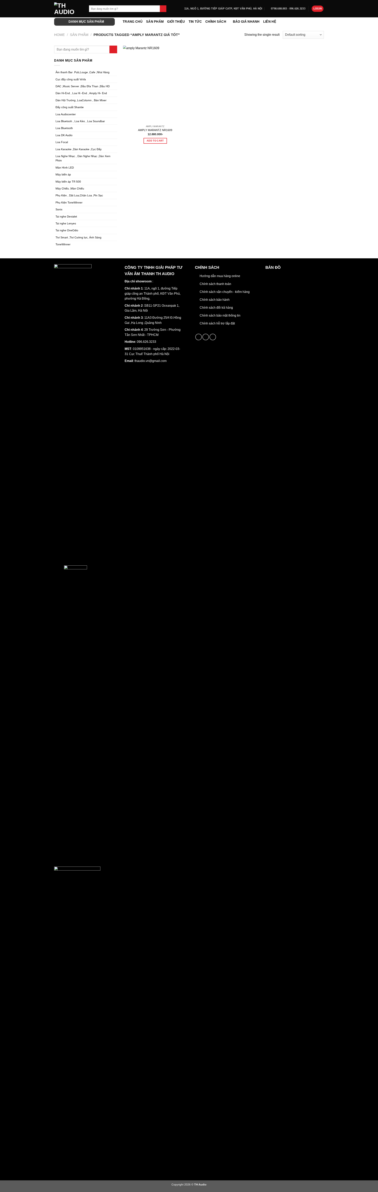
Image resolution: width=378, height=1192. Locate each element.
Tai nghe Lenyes (66, 223)
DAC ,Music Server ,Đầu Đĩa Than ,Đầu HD (83, 86)
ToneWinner (63, 244)
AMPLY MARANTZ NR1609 (155, 130)
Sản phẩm (155, 21)
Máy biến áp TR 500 (68, 181)
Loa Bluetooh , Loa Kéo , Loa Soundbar (80, 121)
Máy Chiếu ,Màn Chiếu (70, 188)
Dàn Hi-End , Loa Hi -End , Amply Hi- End (81, 93)
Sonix (59, 209)
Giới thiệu (176, 21)
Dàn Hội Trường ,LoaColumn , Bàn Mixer (81, 100)
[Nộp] (163, 8)
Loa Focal (62, 142)
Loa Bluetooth (64, 128)
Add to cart (155, 141)
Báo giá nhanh (246, 21)
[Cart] (322, 21)
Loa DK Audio (64, 135)
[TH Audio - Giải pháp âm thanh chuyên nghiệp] (68, 8)
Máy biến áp (63, 174)
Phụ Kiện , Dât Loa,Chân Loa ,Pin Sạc (79, 195)
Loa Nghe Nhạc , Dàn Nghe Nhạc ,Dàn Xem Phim (83, 158)
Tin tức (195, 21)
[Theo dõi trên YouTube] (212, 337)
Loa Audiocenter (66, 114)
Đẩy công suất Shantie (70, 107)
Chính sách (215, 21)
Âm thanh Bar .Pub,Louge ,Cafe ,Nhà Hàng (82, 72)
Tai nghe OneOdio (67, 230)
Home (59, 35)
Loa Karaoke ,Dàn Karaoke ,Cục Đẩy (79, 149)
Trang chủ (133, 21)
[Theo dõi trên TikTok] (205, 337)
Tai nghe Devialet (66, 216)
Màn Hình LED (65, 167)
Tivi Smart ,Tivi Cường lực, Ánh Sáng (78, 237)
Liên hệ (269, 21)
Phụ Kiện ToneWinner (69, 202)
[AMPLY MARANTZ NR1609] (155, 84)
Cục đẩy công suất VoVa (71, 79)
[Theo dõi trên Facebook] (198, 337)
